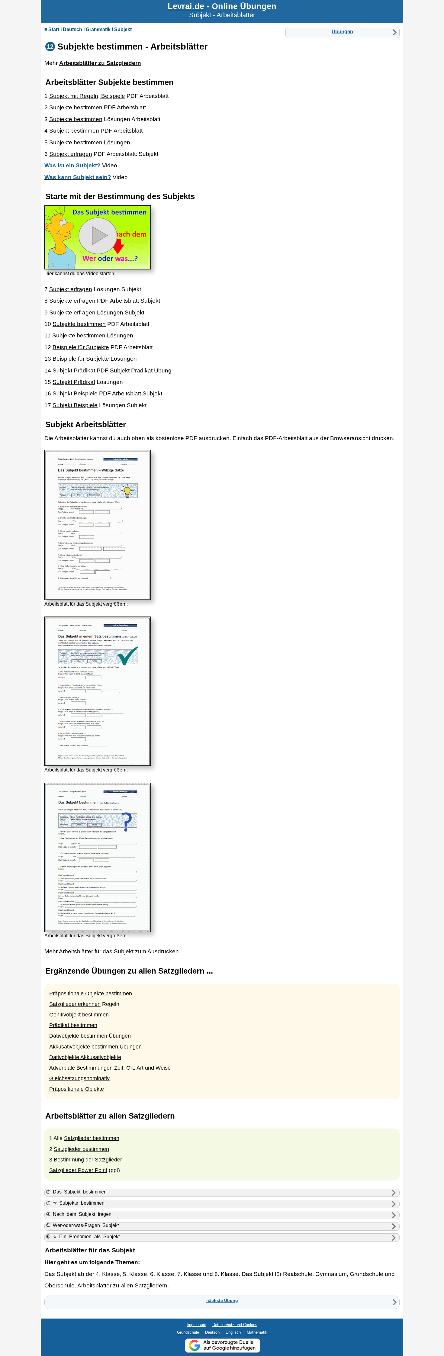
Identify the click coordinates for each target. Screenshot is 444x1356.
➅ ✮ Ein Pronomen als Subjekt (83, 1236)
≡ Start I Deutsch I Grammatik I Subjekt (88, 29)
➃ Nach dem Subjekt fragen (78, 1214)
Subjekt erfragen (70, 154)
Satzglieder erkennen (75, 1004)
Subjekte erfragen (72, 301)
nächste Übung (222, 1300)
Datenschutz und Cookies (234, 1324)
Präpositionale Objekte (76, 1089)
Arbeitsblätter (76, 951)
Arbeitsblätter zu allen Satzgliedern (122, 1285)
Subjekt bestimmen (74, 130)
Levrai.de (186, 6)
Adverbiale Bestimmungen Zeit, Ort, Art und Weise (110, 1068)
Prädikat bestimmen (73, 1025)
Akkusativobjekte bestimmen (83, 1047)
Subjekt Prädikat (74, 370)
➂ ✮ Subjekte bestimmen (75, 1203)
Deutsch (212, 1332)
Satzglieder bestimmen (91, 1138)
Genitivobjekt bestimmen (79, 1015)
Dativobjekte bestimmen (78, 1036)
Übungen (342, 31)
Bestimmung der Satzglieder (88, 1160)
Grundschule (188, 1332)
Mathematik (257, 1332)
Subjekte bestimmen (75, 107)
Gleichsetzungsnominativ (79, 1078)
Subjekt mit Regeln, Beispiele (87, 96)
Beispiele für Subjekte (81, 347)
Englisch (233, 1332)
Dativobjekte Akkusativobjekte (85, 1057)
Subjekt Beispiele (75, 393)
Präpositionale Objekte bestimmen (90, 993)
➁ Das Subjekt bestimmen (76, 1191)
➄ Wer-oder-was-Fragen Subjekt (82, 1225)
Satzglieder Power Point (78, 1170)
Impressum (196, 1324)
